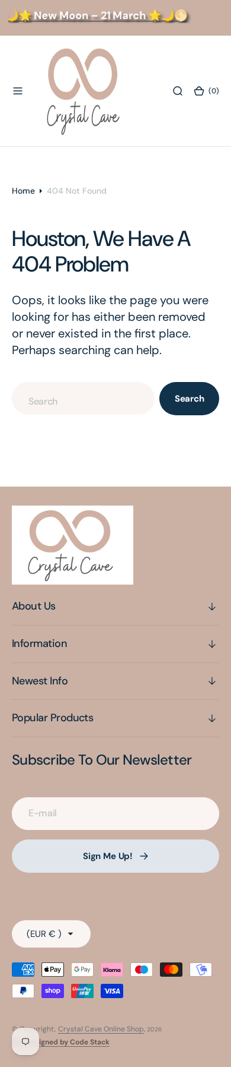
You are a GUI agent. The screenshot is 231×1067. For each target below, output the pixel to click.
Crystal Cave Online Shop (101, 1029)
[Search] (178, 91)
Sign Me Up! (108, 856)
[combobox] (83, 398)
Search (189, 399)
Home (23, 190)
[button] (18, 91)
